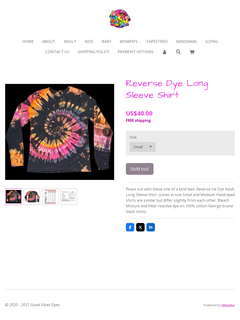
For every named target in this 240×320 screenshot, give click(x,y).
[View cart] (192, 52)
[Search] (178, 51)
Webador (228, 305)
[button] (13, 196)
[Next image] (107, 132)
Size (133, 137)
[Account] (164, 52)
